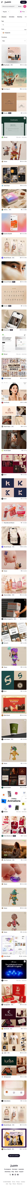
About (16, 1171)
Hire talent (14, 1169)
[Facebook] (12, 1174)
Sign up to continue (14, 1155)
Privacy (18, 1181)
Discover (4, 16)
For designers (7, 1169)
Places (14, 1183)
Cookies (23, 1181)
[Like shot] (21, 65)
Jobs (7, 1183)
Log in (23, 2)
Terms (13, 1181)
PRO (11, 64)
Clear (25, 29)
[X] (10, 1174)
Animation (11, 16)
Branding (19, 16)
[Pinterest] (18, 1174)
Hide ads (18, 137)
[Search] (24, 6)
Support (21, 1171)
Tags (2, 21)
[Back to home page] (7, 2)
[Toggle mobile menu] (2, 2)
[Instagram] (15, 1174)
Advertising (7, 1171)
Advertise (24, 137)
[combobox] (9, 6)
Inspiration (21, 1169)
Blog (13, 1171)
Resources (19, 1183)
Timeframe (4, 37)
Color (2, 29)
